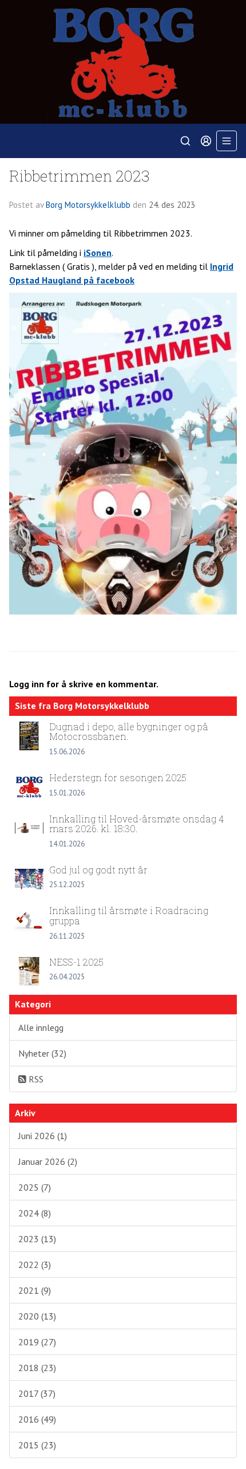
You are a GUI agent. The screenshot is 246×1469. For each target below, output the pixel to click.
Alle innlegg (41, 1027)
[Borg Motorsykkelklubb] (123, 62)
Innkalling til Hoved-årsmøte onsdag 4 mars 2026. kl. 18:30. (136, 824)
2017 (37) (36, 1393)
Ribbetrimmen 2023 (79, 176)
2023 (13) (37, 1238)
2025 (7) (34, 1187)
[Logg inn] (206, 141)
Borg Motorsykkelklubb (88, 204)
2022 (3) (34, 1264)
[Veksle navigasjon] (226, 141)
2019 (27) (37, 1342)
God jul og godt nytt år (98, 870)
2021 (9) (34, 1290)
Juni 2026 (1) (42, 1135)
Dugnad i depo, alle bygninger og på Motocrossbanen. (128, 731)
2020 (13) (37, 1316)
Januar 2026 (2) (47, 1161)
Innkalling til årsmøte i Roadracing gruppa (128, 915)
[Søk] (185, 141)
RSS (34, 1079)
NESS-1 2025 (76, 962)
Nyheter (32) (42, 1053)
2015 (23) (37, 1445)
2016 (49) (37, 1419)
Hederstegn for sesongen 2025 (118, 777)
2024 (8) (34, 1213)
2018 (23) (37, 1367)
